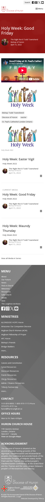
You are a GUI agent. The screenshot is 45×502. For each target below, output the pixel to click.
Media (4, 297)
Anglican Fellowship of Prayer (13, 334)
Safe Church (6, 294)
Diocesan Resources (10, 371)
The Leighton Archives (10, 303)
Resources (6, 291)
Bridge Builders (7, 346)
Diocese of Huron (9, 117)
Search (27, 2)
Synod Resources (8, 367)
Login (19, 496)
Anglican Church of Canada (10, 488)
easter (23, 117)
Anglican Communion (29, 487)
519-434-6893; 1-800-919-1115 (15, 403)
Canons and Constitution (11, 363)
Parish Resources (8, 375)
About (3, 276)
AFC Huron (5, 338)
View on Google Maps (11, 436)
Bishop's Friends (8, 342)
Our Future (6, 279)
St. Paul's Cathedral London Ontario (17, 121)
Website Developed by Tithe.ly (32, 498)
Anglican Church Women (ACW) (14, 330)
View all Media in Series (11, 258)
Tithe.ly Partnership (9, 387)
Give (3, 300)
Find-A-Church (7, 285)
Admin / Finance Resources (12, 383)
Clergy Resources (8, 379)
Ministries (5, 288)
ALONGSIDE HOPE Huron (12, 322)
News (3, 282)
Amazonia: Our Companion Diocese (16, 326)
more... (4, 350)
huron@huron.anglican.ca (11, 408)
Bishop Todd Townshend (13, 112)
